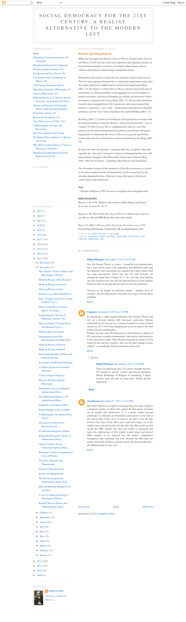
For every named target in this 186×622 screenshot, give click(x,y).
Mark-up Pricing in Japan (51, 289)
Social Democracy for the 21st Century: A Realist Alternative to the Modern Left (93, 24)
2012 (40, 561)
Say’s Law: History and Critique (48, 133)
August (43, 522)
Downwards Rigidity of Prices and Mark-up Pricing (55, 355)
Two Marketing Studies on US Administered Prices (53, 398)
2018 (40, 234)
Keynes (110, 236)
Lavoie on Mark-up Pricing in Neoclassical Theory (53, 496)
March (43, 545)
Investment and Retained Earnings (56, 362)
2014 (40, 253)
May (42, 536)
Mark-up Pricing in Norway (52, 344)
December (45, 262)
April (42, 540)
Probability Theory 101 (44, 113)
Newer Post (83, 506)
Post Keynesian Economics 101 (48, 69)
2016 (40, 244)
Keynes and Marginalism (51, 473)
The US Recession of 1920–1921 (49, 121)
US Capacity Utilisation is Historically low (51, 424)
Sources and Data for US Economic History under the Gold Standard (50, 107)
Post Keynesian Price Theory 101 (49, 73)
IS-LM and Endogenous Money (54, 431)
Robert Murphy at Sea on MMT (54, 409)
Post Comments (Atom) (103, 513)
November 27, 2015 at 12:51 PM (117, 401)
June (42, 531)
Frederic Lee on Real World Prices (55, 293)
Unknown (92, 311)
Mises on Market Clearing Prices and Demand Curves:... (55, 325)
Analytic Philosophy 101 (45, 93)
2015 (40, 249)
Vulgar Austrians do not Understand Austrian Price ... (54, 445)
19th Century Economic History (48, 85)
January (44, 555)
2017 (40, 239)
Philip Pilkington (96, 259)
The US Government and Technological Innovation (53, 480)
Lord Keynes (56, 591)
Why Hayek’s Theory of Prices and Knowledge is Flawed (56, 273)
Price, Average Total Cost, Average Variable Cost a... (56, 300)
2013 (40, 258)
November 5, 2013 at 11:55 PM (113, 311)
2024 (40, 215)
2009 (40, 575)
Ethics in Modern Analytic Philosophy (52, 381)
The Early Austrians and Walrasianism (50, 462)
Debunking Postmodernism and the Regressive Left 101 (50, 154)
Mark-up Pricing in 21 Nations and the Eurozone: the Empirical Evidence (52, 99)
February (44, 550)
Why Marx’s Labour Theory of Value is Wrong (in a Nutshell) (52, 146)
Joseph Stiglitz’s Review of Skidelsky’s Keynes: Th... (52, 316)
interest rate (96, 236)
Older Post (148, 506)
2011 (40, 565)
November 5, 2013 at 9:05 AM (121, 259)
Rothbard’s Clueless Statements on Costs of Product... (56, 454)
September (45, 517)
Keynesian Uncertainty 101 (46, 117)
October (44, 512)
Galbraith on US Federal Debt (53, 405)
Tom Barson (93, 401)
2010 (40, 570)
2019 (40, 230)
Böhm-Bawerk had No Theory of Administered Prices (55, 437)
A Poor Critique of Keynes (52, 375)
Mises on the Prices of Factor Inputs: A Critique (53, 308)
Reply (90, 301)
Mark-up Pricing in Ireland (52, 349)
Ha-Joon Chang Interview (51, 468)
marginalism (96, 239)
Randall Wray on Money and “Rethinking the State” (53, 504)
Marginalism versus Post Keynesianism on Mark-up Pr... (55, 338)
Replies (94, 357)
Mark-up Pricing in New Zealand (55, 279)
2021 (40, 220)
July (42, 526)
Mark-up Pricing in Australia (53, 284)
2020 (40, 225)
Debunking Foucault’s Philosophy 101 (52, 89)
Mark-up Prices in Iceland (51, 331)
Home (116, 506)
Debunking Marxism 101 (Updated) (50, 65)
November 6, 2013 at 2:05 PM (129, 363)
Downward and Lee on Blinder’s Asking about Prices (54, 390)
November (45, 267)
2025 (40, 211)
